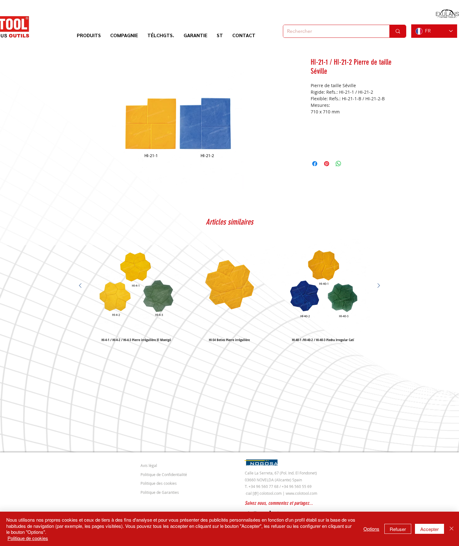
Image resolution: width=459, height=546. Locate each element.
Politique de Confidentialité (164, 474)
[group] (229, 290)
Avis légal (149, 465)
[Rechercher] (397, 31)
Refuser (398, 529)
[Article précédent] (80, 285)
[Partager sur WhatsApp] (338, 163)
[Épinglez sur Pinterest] (326, 163)
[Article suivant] (379, 285)
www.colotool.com (301, 493)
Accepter (429, 529)
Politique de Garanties (160, 492)
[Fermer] (451, 529)
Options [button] (371, 528)
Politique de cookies (27, 538)
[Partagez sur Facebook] (314, 163)
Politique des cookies (159, 483)
